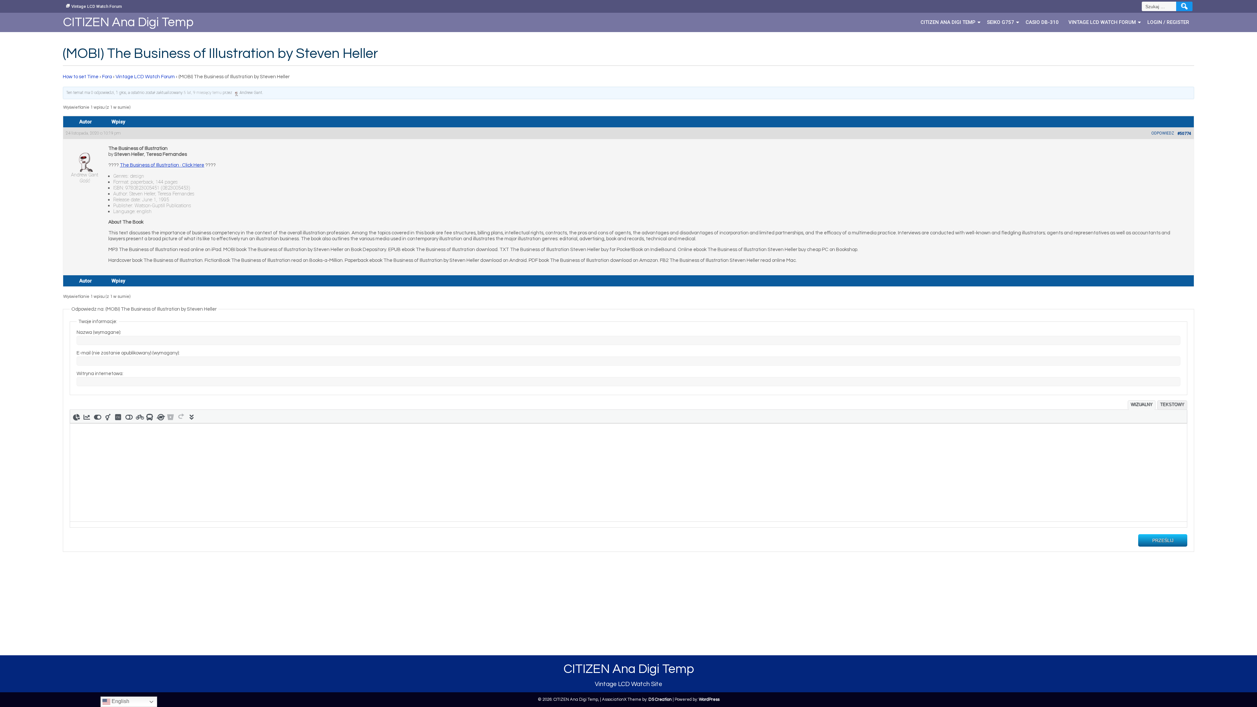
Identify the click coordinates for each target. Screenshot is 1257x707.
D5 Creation (660, 699)
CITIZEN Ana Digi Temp (947, 22)
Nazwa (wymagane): (99, 332)
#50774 (1184, 133)
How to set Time (81, 76)
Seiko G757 (1000, 22)
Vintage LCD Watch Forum (96, 6)
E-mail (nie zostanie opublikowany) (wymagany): (128, 353)
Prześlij (1163, 540)
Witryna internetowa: (100, 373)
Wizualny (1142, 404)
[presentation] (76, 416)
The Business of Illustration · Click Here (162, 165)
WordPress (709, 699)
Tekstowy (1172, 404)
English (119, 701)
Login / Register (1168, 22)
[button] (76, 416)
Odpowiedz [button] (1162, 133)
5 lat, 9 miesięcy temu (203, 92)
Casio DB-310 (1042, 22)
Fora (107, 76)
